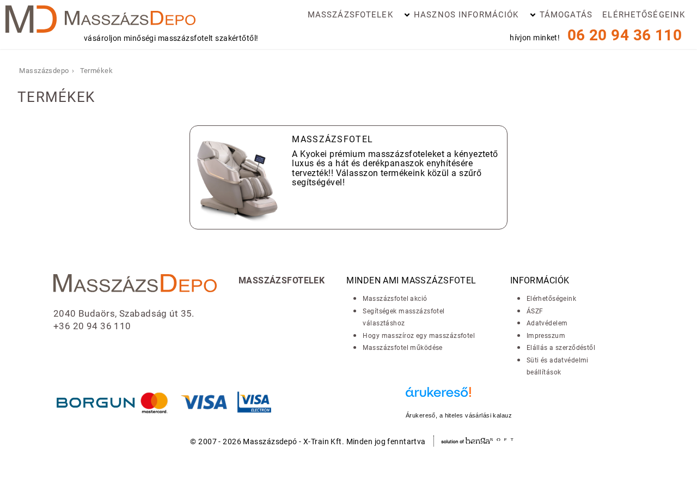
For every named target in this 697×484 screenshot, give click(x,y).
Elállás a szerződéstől (561, 348)
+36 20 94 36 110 (92, 325)
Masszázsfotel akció (395, 298)
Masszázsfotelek (350, 15)
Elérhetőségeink (643, 15)
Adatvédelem (547, 323)
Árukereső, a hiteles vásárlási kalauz (459, 415)
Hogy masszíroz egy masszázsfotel (419, 336)
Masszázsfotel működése (403, 348)
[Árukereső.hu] (459, 397)
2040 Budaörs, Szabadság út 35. (123, 313)
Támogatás (566, 15)
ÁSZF (535, 311)
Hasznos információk (466, 15)
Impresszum (546, 336)
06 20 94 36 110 (624, 35)
